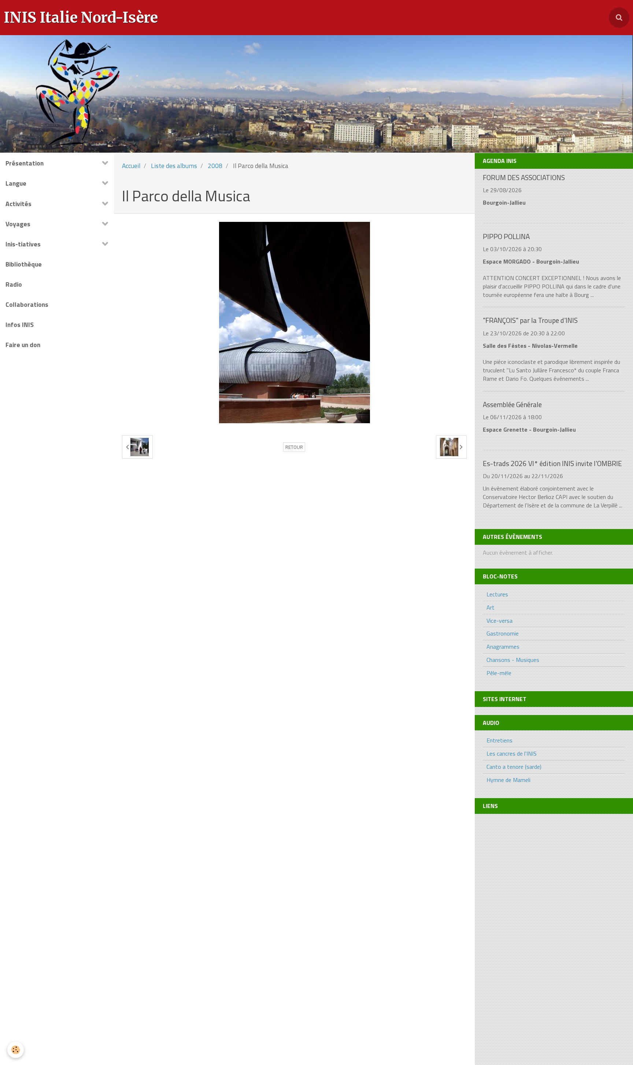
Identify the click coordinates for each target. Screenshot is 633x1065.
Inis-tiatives (23, 244)
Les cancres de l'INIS (511, 753)
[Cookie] (15, 1050)
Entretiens (499, 740)
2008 (215, 166)
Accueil (131, 166)
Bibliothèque (23, 264)
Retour (294, 447)
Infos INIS (19, 324)
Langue (15, 183)
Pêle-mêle (498, 673)
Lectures (497, 594)
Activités (18, 204)
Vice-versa (499, 620)
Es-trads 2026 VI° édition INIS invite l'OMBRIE (552, 463)
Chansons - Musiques (512, 659)
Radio (13, 284)
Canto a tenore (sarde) (513, 766)
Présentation (24, 163)
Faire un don (22, 345)
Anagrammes (502, 646)
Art (490, 607)
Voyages (17, 224)
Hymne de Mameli (508, 779)
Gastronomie (502, 633)
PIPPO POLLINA (506, 236)
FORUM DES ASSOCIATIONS (524, 177)
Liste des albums (174, 166)
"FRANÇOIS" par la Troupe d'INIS (530, 320)
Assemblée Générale (512, 404)
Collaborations (26, 304)
